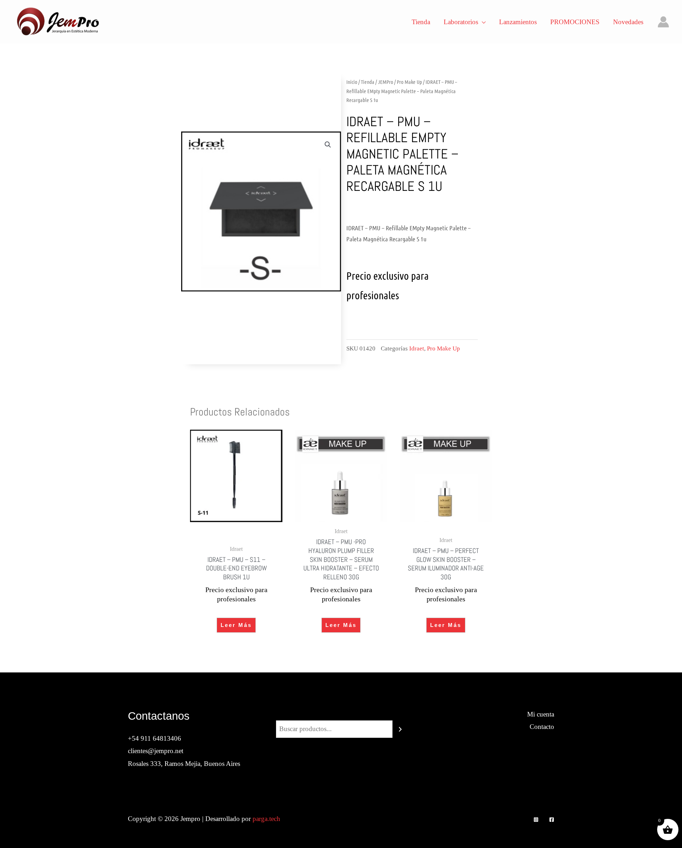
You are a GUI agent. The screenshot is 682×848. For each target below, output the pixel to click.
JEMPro (385, 82)
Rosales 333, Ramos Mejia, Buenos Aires (184, 763)
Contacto (542, 726)
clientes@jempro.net (155, 751)
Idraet (416, 348)
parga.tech (266, 818)
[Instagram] (536, 819)
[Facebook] (551, 819)
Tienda (367, 82)
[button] (327, 144)
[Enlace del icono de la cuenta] (663, 22)
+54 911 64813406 (154, 738)
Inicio (351, 82)
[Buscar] (400, 728)
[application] (482, 22)
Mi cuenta (540, 714)
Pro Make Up (409, 82)
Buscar (341, 714)
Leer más (236, 625)
